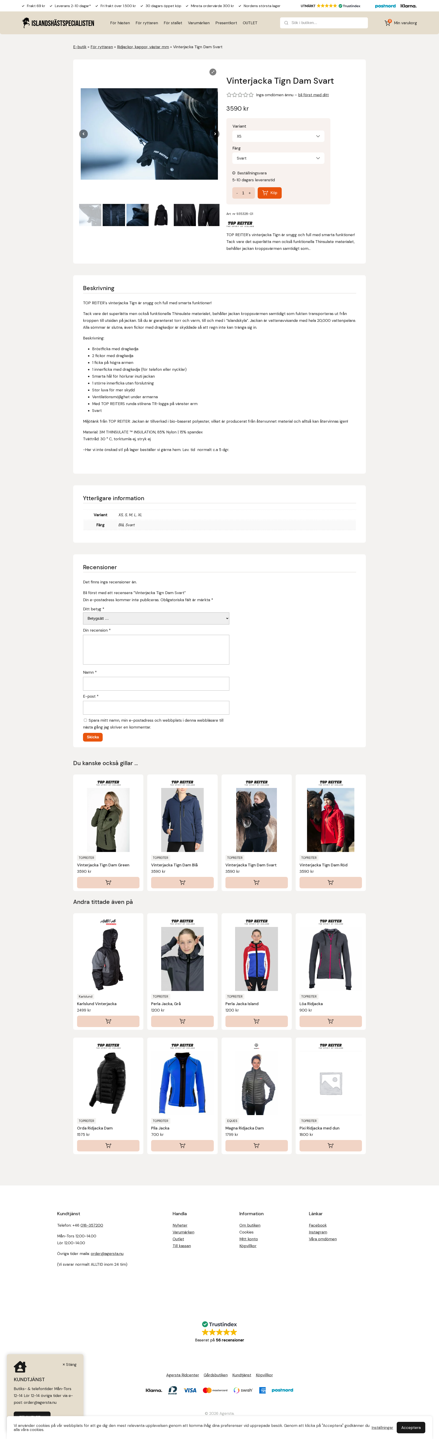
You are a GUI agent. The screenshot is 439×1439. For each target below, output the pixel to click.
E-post (91, 696)
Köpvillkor (248, 1245)
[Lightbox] (212, 72)
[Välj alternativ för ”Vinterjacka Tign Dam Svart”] (256, 882)
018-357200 (91, 1225)
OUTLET (250, 22)
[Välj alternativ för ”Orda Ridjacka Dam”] (108, 1145)
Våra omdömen (323, 1238)
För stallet (173, 22)
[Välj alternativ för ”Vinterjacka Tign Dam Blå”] (182, 882)
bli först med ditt (313, 94)
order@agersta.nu (107, 1253)
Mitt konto (248, 1238)
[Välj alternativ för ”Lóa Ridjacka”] (331, 1021)
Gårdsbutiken (216, 1375)
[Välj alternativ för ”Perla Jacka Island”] (256, 1021)
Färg (237, 148)
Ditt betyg (93, 608)
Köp (273, 193)
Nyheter (180, 1225)
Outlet (178, 1238)
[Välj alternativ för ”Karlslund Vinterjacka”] (108, 1021)
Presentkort (226, 22)
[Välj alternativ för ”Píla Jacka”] (182, 1145)
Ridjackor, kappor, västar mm (143, 46)
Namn (90, 672)
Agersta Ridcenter (182, 1375)
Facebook (318, 1225)
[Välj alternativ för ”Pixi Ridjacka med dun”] (331, 1145)
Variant (239, 126)
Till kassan (182, 1245)
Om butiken (249, 1225)
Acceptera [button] (411, 1427)
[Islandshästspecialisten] (58, 23)
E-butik (79, 46)
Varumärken (199, 22)
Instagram (318, 1232)
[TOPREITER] (240, 225)
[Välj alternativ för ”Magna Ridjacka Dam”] (256, 1145)
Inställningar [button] (382, 1428)
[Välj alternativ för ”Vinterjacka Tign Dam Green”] (108, 882)
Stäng (71, 1364)
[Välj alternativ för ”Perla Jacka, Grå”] (182, 1021)
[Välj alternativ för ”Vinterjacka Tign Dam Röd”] (331, 882)
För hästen (120, 22)
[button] (215, 134)
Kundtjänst (241, 1375)
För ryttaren (147, 22)
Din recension (97, 630)
